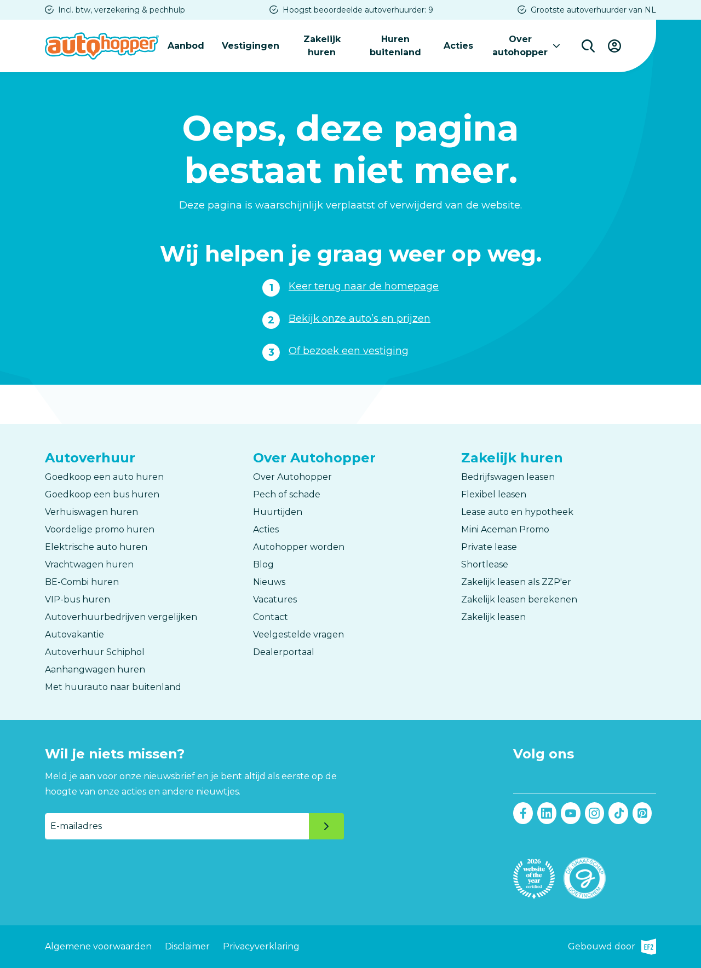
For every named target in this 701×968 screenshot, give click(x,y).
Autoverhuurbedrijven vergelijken (121, 617)
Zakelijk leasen (493, 617)
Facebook (523, 813)
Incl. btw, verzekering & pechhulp (121, 10)
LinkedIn (547, 813)
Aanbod (186, 45)
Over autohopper (520, 45)
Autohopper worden (298, 547)
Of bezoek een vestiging (349, 351)
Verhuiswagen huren (91, 512)
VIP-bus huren (77, 599)
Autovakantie (74, 634)
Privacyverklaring (261, 946)
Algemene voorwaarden (98, 946)
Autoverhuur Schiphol (95, 652)
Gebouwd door (612, 948)
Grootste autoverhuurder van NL (593, 10)
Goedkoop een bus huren (102, 494)
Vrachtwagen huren (89, 564)
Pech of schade (286, 494)
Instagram (595, 813)
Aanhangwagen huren (95, 669)
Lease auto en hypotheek (517, 512)
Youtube (571, 813)
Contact (270, 617)
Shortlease (484, 564)
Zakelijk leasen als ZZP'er (516, 582)
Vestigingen (250, 45)
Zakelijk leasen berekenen (519, 599)
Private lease (489, 547)
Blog (263, 564)
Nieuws (269, 582)
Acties (458, 45)
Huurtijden (277, 512)
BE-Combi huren (82, 582)
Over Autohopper (292, 477)
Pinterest (642, 813)
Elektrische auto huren (96, 547)
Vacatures (275, 599)
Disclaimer (187, 946)
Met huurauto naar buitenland (113, 687)
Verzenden (326, 826)
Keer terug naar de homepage (364, 286)
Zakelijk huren (322, 45)
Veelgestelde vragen (298, 634)
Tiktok (618, 813)
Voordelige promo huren (99, 529)
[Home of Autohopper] (102, 46)
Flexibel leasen (493, 494)
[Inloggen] (614, 46)
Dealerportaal (283, 652)
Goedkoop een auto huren (104, 477)
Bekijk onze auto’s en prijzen (359, 318)
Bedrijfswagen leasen (508, 477)
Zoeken (588, 46)
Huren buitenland (395, 45)
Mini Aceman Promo (505, 529)
